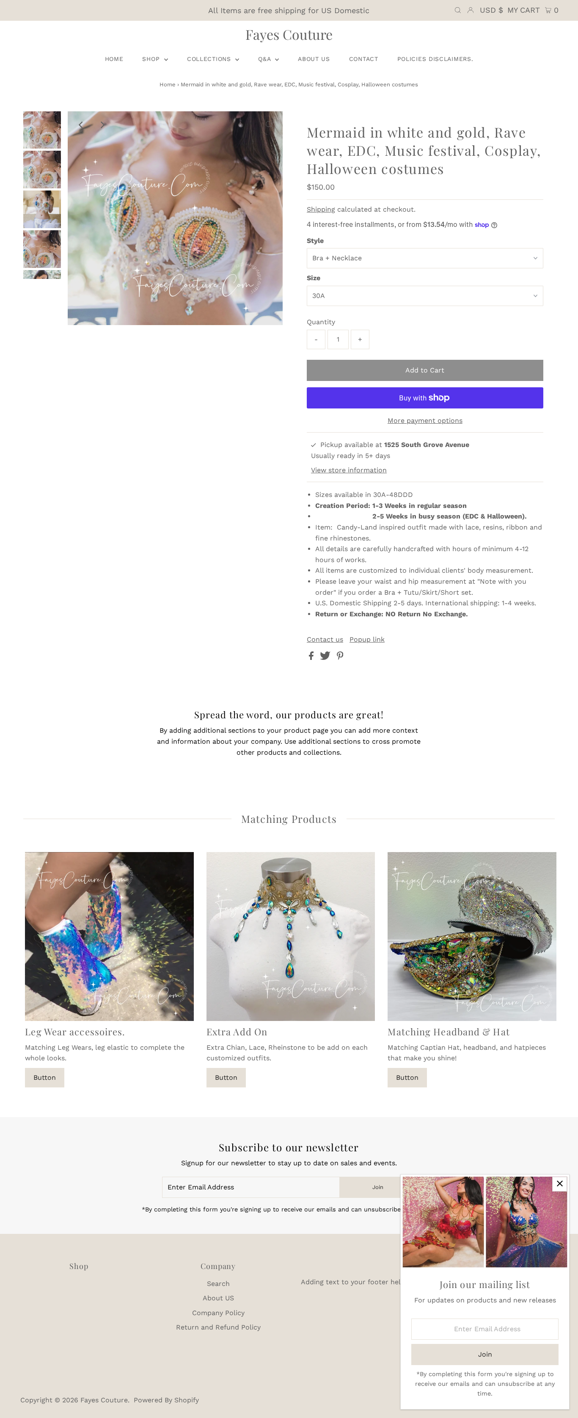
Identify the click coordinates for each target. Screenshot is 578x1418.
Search (218, 1284)
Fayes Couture (289, 34)
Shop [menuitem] (152, 58)
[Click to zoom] (269, 125)
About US (218, 1298)
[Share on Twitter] (326, 658)
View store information (349, 470)
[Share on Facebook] (312, 658)
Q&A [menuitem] (265, 58)
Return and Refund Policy (218, 1327)
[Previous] (81, 125)
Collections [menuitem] (210, 58)
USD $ (491, 10)
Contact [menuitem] (363, 58)
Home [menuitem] (114, 58)
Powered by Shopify (166, 1400)
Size (313, 278)
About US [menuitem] (314, 58)
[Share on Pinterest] (340, 658)
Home (168, 84)
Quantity (321, 322)
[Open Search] (457, 10)
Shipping (321, 209)
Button (44, 1077)
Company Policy (218, 1313)
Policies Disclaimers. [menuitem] (435, 58)
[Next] (102, 125)
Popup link (367, 639)
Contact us (325, 639)
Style (315, 241)
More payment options (425, 421)
